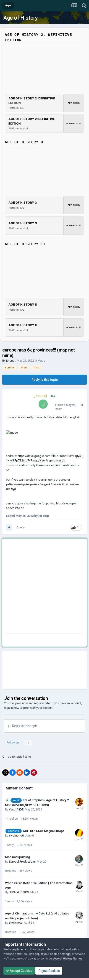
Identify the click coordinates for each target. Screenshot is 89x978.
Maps (41, 360)
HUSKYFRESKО (19, 892)
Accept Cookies (20, 971)
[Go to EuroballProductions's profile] (79, 859)
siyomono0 (16, 835)
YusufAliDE (16, 809)
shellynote (15, 922)
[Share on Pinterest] (34, 772)
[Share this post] (82, 405)
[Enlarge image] (12, 432)
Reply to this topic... (25, 726)
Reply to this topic (44, 379)
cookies (30, 949)
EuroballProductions (22, 861)
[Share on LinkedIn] (27, 772)
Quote (20, 527)
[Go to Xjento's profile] (79, 833)
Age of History (20, 18)
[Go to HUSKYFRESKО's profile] (79, 885)
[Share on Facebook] (12, 772)
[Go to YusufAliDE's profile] (79, 802)
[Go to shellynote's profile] (79, 915)
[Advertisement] (44, 586)
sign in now (11, 707)
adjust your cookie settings (53, 954)
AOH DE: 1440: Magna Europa (43, 831)
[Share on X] (5, 772)
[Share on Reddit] (19, 772)
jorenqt (11, 360)
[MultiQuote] (9, 527)
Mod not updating (17, 857)
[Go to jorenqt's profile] (43, 404)
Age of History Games (67, 958)
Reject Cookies (49, 971)
